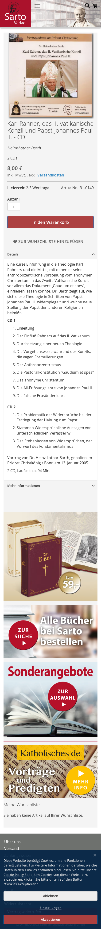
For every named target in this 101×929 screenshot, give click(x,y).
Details (12, 254)
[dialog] (50, 889)
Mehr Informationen (23, 485)
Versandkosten (50, 175)
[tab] (50, 254)
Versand (11, 848)
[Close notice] (95, 855)
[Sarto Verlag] (15, 13)
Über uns (12, 841)
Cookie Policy (14, 874)
